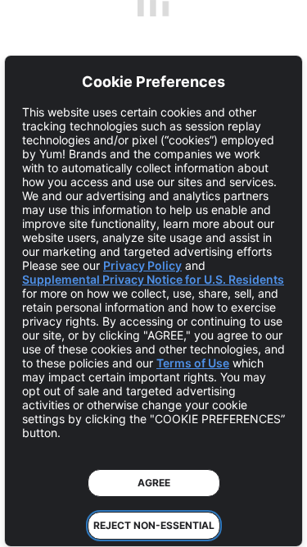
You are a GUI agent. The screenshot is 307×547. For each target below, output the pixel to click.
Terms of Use (192, 363)
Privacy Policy (142, 265)
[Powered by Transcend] (29, 522)
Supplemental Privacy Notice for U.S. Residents (153, 279)
